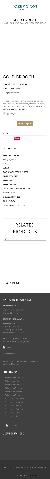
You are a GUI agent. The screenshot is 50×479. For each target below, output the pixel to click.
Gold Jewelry (16, 23)
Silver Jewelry (9, 180)
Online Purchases (9, 354)
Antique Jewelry (10, 159)
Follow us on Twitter (13, 384)
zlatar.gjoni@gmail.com (18, 109)
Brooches (28, 23)
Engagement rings (11, 197)
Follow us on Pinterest (13, 388)
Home (5, 23)
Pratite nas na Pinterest (14, 409)
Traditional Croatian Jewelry (16, 188)
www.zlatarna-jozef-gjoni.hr (18, 341)
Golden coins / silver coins (15, 205)
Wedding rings (10, 192)
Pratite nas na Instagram (14, 402)
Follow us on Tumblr (13, 395)
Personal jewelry (11, 155)
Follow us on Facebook (14, 377)
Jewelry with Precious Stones (17, 172)
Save (18, 138)
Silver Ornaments (11, 184)
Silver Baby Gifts (10, 176)
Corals (6, 168)
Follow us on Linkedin (13, 391)
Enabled (33, 475)
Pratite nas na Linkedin (13, 412)
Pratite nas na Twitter (13, 405)
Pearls (6, 163)
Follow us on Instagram (14, 381)
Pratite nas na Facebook (14, 398)
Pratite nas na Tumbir (13, 416)
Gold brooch (13, 282)
